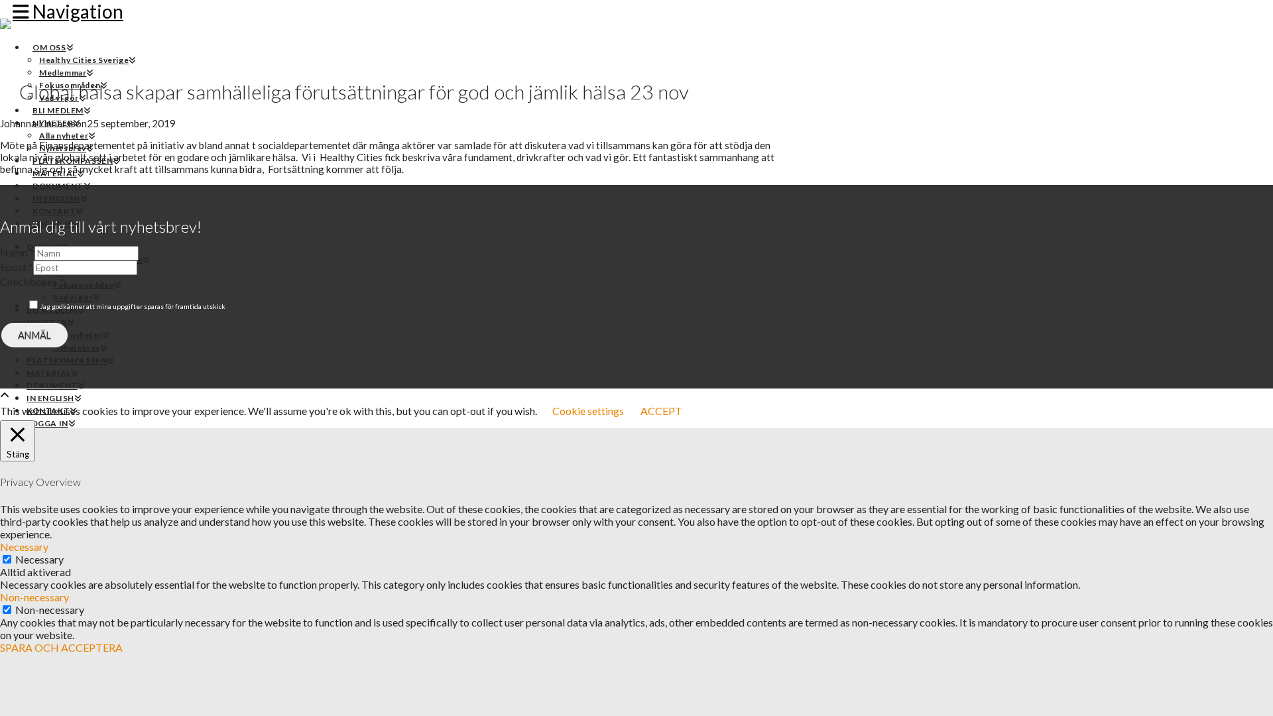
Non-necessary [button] (34, 597)
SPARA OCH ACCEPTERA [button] (61, 647)
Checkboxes (32, 281)
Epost (16, 267)
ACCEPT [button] (661, 410)
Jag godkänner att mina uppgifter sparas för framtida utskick (132, 306)
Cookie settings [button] (588, 410)
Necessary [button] (24, 546)
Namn (17, 252)
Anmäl (34, 335)
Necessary (39, 559)
